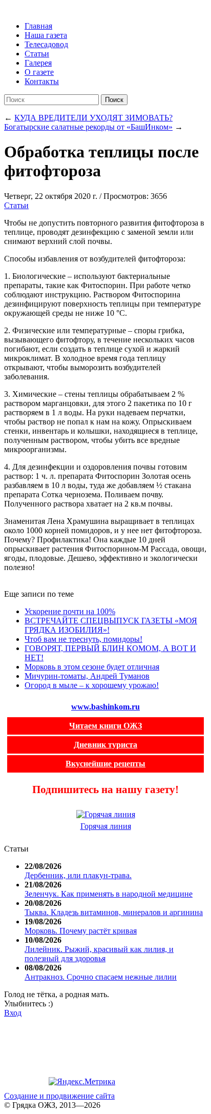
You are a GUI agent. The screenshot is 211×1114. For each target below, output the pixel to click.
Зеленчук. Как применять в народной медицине (109, 893)
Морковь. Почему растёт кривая (81, 930)
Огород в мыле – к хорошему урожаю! (92, 685)
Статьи (16, 205)
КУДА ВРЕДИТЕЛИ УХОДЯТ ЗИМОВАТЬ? (93, 117)
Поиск (114, 100)
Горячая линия (105, 826)
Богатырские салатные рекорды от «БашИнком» (88, 127)
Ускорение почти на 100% (70, 611)
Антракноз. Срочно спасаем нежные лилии (101, 977)
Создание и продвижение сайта (59, 1095)
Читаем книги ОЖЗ (105, 725)
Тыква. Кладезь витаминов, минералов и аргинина (114, 912)
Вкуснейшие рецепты (105, 763)
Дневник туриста (105, 744)
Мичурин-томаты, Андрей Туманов (87, 676)
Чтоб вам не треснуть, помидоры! (83, 639)
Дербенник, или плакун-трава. (78, 875)
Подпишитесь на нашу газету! (105, 789)
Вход (13, 1012)
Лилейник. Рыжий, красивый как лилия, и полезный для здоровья (99, 954)
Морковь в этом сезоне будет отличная (92, 666)
